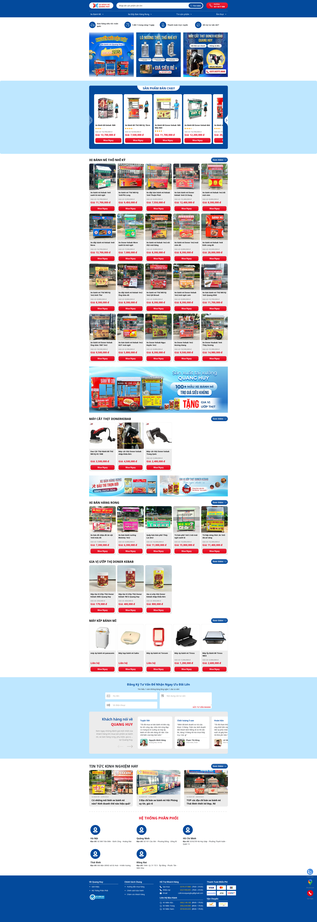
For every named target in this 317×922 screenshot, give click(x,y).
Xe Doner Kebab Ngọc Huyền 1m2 (156, 343)
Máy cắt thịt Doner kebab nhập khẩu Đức (130, 452)
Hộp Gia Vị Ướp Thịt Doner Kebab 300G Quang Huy (102, 595)
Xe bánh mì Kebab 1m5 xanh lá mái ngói (101, 193)
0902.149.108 (185, 902)
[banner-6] (194, 485)
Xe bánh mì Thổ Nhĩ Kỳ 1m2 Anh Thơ (100, 293)
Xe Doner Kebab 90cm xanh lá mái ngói (128, 243)
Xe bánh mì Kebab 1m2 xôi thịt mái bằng (158, 243)
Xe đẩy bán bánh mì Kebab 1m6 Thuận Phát (158, 193)
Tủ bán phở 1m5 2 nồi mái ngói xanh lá (185, 536)
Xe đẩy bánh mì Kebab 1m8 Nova (102, 243)
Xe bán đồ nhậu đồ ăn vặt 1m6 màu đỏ (102, 536)
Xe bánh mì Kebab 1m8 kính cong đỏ (212, 243)
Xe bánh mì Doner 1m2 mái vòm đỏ (186, 243)
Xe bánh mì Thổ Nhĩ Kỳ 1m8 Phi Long (128, 193)
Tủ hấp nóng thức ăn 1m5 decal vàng (213, 536)
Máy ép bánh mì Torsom (157, 653)
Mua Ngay (108, 140)
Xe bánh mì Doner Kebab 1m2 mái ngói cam (185, 293)
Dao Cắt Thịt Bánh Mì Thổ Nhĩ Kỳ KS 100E (102, 452)
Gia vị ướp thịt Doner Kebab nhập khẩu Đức (156, 595)
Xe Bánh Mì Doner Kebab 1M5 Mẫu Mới (168, 126)
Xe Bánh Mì (95, 14)
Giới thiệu (95, 886)
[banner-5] (123, 485)
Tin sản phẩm (182, 14)
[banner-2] (205, 54)
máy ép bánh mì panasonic (102, 653)
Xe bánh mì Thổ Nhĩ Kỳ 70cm (137, 125)
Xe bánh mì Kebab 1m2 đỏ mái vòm (213, 193)
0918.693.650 (185, 909)
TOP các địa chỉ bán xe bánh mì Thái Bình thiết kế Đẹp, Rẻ (204, 802)
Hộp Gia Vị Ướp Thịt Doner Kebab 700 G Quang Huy (130, 595)
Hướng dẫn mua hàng (135, 886)
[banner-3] (158, 54)
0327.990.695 (185, 890)
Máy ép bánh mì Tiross (184, 653)
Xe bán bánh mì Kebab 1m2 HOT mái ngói (131, 343)
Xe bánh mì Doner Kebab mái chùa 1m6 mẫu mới (197, 125)
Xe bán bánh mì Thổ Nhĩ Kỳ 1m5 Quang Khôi (214, 293)
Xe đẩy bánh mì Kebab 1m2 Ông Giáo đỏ (130, 293)
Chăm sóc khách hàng (136, 894)
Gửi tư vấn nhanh (202, 707)
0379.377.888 (185, 886)
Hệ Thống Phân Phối (100, 890)
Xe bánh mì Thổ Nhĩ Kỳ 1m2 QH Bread (156, 293)
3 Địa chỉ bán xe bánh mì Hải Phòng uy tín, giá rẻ (158, 802)
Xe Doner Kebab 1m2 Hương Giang (183, 343)
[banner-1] (111, 54)
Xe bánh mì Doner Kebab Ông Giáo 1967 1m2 (101, 343)
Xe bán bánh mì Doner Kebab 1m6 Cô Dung (184, 193)
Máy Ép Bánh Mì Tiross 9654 (212, 654)
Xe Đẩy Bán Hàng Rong (138, 14)
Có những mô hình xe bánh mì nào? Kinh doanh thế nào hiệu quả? (111, 802)
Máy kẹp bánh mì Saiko (129, 653)
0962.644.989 (185, 906)
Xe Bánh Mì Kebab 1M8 (105, 125)
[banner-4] (158, 390)
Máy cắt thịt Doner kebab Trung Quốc (157, 452)
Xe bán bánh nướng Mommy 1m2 (127, 536)
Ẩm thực (220, 14)
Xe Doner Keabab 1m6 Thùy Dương (212, 343)
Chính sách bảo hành (135, 890)
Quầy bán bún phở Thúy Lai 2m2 (157, 536)
